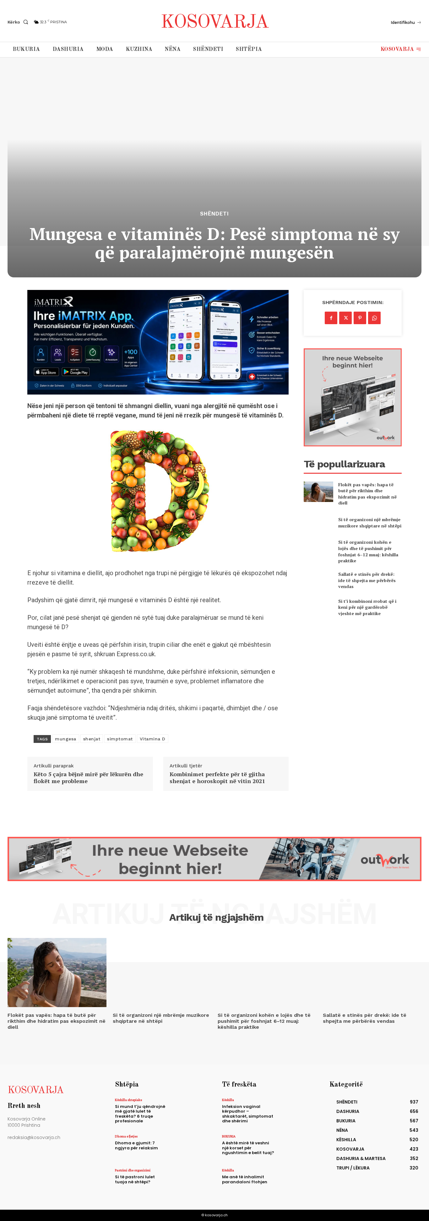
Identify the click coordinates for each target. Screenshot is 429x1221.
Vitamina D (153, 738)
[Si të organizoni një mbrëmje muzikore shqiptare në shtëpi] (318, 522)
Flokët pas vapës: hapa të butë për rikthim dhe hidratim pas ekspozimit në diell (367, 494)
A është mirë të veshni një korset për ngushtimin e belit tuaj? (248, 1148)
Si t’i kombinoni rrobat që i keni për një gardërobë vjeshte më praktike (367, 607)
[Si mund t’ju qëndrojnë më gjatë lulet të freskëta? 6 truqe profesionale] (188, 1111)
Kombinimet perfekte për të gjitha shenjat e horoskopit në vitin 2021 (217, 777)
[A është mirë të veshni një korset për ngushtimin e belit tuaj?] (295, 1147)
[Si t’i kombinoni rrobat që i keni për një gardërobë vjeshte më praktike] (318, 607)
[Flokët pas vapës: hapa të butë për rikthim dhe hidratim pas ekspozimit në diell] (318, 492)
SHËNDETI (214, 213)
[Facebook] (331, 318)
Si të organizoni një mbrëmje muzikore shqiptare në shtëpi (369, 522)
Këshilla (228, 1100)
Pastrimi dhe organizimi (132, 1170)
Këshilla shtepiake (128, 1100)
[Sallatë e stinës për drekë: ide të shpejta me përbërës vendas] (318, 580)
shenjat (91, 738)
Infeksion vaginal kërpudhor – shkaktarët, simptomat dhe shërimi (247, 1114)
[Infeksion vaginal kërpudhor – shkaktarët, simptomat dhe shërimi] (295, 1111)
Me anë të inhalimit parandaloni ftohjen (244, 1179)
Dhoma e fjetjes (126, 1136)
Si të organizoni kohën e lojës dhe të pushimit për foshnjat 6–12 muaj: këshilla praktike (368, 551)
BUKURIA (229, 1136)
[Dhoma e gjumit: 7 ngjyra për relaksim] (188, 1147)
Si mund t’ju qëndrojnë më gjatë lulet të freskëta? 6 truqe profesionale (140, 1114)
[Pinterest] (360, 318)
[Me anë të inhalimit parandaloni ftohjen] (295, 1181)
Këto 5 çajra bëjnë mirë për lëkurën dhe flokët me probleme (88, 777)
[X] (345, 318)
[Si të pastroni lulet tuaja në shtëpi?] (188, 1181)
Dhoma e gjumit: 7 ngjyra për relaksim (136, 1145)
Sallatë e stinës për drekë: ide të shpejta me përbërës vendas (367, 580)
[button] (19, 22)
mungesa (65, 738)
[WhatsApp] (374, 318)
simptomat (120, 738)
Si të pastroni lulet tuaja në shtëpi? (135, 1179)
